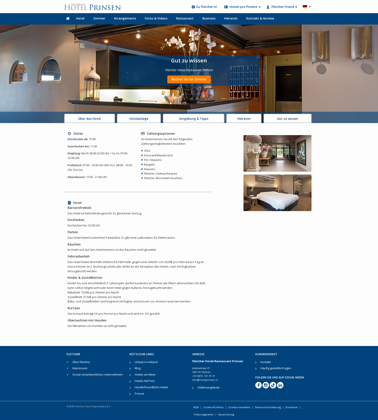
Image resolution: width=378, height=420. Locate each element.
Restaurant (185, 18)
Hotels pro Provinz (243, 7)
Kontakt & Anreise (260, 18)
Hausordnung (226, 414)
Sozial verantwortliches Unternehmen (97, 374)
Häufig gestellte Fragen (276, 368)
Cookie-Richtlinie (213, 407)
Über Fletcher (81, 362)
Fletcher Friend (283, 7)
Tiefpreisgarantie (203, 414)
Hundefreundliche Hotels (151, 387)
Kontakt (266, 362)
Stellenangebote (209, 387)
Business (208, 18)
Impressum (79, 368)
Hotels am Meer (145, 374)
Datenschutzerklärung (268, 407)
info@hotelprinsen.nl (205, 379)
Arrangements (125, 18)
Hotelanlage (139, 118)
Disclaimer (291, 407)
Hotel (80, 18)
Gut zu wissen (287, 118)
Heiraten (231, 18)
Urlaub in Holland (146, 362)
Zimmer (99, 18)
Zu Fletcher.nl (206, 7)
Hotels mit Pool (144, 381)
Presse (139, 393)
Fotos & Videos (156, 18)
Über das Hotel (89, 118)
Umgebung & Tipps (193, 118)
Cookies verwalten (239, 407)
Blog (137, 368)
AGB (196, 407)
